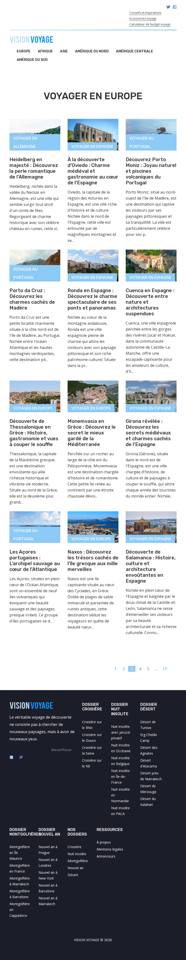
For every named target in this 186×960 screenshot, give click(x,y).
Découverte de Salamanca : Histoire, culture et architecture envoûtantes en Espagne (151, 566)
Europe (24, 51)
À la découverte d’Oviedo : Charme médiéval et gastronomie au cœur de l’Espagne (93, 171)
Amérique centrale (134, 51)
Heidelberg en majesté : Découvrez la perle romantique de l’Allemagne (33, 168)
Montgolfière (78, 861)
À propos (104, 842)
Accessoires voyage (142, 18)
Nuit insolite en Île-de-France (120, 776)
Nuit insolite (77, 854)
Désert (73, 875)
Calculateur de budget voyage (149, 24)
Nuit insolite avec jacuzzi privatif (120, 732)
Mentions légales (110, 849)
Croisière (74, 847)
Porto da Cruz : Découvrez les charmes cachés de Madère (32, 299)
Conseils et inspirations (145, 13)
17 (165, 668)
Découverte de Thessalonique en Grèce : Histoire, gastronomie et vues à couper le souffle (33, 432)
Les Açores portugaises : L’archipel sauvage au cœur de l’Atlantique (34, 560)
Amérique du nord (92, 51)
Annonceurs (106, 856)
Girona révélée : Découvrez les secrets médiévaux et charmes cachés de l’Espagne (148, 432)
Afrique (45, 51)
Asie (64, 51)
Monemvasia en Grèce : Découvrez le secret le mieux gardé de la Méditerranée (92, 432)
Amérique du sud (32, 60)
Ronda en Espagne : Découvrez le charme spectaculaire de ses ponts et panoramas (92, 299)
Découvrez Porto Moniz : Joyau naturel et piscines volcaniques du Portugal (151, 171)
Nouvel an (76, 868)
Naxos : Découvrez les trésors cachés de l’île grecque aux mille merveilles (93, 560)
